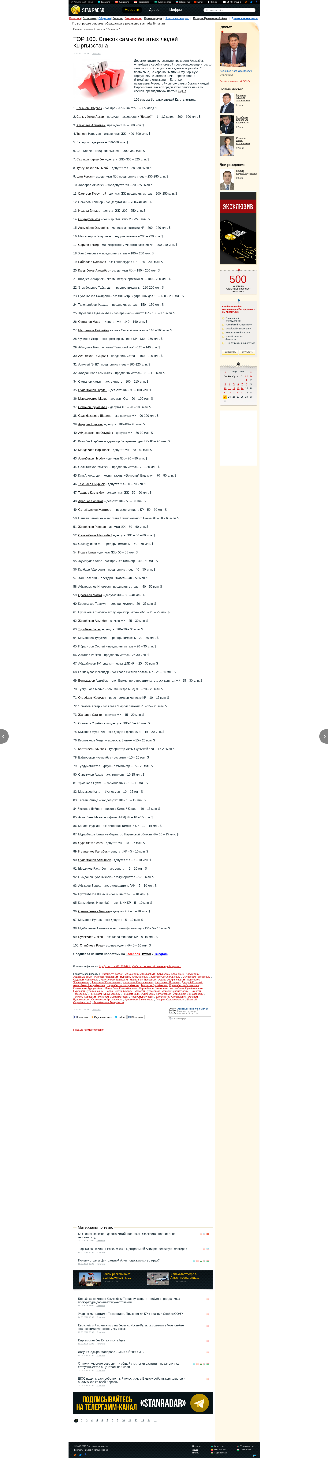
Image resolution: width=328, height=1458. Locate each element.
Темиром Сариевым (84, 996)
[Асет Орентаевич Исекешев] (233, 49)
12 (136, 1420)
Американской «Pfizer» (238, 332)
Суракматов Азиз (90, 843)
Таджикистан (144, 2)
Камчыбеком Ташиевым (115, 979)
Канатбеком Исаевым (167, 982)
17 (225, 392)
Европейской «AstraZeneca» (233, 319)
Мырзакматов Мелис (92, 398)
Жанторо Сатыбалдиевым (165, 976)
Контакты (78, 1450)
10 (123, 1420)
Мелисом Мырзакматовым (113, 996)
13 (142, 1420)
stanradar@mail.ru (152, 23)
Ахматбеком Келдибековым (89, 985)
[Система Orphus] (190, 1019)
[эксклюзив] (238, 263)
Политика (75, 18)
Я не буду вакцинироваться (240, 343)
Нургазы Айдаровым (106, 976)
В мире (214, 2)
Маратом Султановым (147, 991)
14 (149, 1420)
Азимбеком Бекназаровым (188, 993)
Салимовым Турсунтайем (87, 988)
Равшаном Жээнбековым (106, 982)
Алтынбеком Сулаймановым (186, 988)
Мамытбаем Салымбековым (121, 988)
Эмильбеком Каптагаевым (156, 993)
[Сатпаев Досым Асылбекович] (227, 155)
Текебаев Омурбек (91, 484)
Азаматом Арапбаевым (172, 979)
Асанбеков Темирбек (93, 356)
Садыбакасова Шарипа (94, 415)
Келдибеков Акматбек (93, 270)
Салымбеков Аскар (90, 116)
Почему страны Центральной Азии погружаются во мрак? (119, 1260)
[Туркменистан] (204, 1261)
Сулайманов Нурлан (92, 390)
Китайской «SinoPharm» (239, 328)
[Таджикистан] (201, 1261)
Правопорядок (153, 18)
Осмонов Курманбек (92, 407)
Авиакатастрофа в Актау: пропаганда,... (184, 1275)
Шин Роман (84, 176)
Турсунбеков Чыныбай (92, 168)
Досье (195, 1449)
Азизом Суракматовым (175, 991)
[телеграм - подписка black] (143, 1413)
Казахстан (106, 2)
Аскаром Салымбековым (170, 999)
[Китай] (208, 1234)
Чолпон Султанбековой (119, 991)
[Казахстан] (194, 1261)
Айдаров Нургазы (90, 424)
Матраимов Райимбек (93, 330)
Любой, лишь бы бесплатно (234, 338)
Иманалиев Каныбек (92, 851)
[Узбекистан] (204, 1234)
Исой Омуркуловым (142, 996)
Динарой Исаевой (192, 982)
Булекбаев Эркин (90, 937)
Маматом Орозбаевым (154, 985)
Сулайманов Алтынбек (94, 860)
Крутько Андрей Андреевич (246, 172)
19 (234, 392)
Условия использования (96, 1450)
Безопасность (133, 18)
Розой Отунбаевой (112, 974)
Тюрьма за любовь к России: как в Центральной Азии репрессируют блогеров (132, 1248)
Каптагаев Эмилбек (92, 749)
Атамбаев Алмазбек (90, 125)
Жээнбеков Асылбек (92, 620)
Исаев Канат (87, 552)
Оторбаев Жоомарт (92, 697)
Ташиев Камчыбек (91, 492)
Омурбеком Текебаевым (196, 976)
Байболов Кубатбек (92, 262)
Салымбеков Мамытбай (95, 535)
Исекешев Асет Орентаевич (236, 70)
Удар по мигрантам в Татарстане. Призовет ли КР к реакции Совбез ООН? (130, 1313)
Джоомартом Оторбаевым (171, 996)
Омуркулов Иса (89, 219)
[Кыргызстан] (106, 53)
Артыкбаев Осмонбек (93, 227)
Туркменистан (164, 2)
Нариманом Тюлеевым (143, 979)
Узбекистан (184, 2)
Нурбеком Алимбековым (134, 976)
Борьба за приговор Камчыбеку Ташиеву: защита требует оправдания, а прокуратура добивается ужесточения (129, 1300)
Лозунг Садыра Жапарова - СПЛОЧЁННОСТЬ (111, 1352)
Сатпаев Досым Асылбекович (243, 141)
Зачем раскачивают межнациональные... (117, 1275)
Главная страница (83, 29)
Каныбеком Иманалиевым (138, 982)
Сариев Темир (88, 244)
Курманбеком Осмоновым (184, 985)
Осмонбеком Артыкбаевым (106, 999)
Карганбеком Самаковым (153, 988)
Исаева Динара (89, 210)
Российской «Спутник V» (239, 324)
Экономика (89, 18)
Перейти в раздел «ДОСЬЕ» (235, 81)
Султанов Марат (90, 321)
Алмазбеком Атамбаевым (140, 974)
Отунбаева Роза (91, 945)
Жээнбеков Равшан (92, 526)
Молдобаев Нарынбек (94, 450)
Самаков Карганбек (90, 159)
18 (229, 392)
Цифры (195, 1453)
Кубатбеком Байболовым (139, 999)
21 (242, 392)
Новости (100, 29)
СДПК (182, 91)
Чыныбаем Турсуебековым (105, 993)
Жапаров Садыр (90, 714)
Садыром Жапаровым (85, 979)
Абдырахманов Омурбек (95, 432)
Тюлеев (81, 133)
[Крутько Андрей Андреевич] (227, 189)
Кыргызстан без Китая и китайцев (101, 1340)
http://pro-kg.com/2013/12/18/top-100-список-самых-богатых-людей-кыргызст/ (140, 966)
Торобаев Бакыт (89, 629)
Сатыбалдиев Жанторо (94, 509)
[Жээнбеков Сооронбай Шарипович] (227, 133)
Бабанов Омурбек (89, 108)
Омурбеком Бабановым (170, 974)
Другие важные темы (245, 18)
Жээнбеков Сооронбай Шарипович (242, 120)
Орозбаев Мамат (90, 595)
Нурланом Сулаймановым (88, 991)
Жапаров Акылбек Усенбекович (243, 98)
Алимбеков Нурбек (91, 458)
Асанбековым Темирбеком (109, 1002)
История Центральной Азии (210, 18)
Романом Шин (131, 993)
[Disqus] (143, 1080)
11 (130, 1420)
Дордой (146, 116)
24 (225, 396)
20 (238, 392)
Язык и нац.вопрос (177, 18)
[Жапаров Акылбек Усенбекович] (227, 112)
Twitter (146, 954)
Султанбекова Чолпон (94, 911)
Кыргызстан (124, 2)
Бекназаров (86, 680)
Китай (200, 2)
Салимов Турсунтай (92, 193)
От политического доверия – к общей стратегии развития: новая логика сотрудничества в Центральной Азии (128, 1365)
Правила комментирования (88, 1029)
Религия (118, 18)
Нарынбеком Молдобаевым (123, 985)
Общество (105, 18)
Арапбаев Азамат (90, 501)
